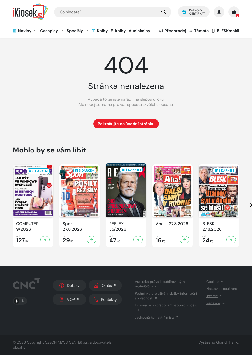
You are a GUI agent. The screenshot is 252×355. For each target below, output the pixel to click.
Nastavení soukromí (221, 289)
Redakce (213, 303)
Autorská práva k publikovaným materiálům (160, 283)
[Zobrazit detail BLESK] (231, 239)
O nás (107, 285)
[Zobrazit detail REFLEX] (138, 239)
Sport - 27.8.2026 (72, 226)
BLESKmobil (228, 30)
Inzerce (212, 296)
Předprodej (175, 30)
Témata (201, 30)
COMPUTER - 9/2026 (29, 226)
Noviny (25, 30)
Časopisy (49, 30)
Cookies (212, 281)
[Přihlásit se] (219, 11)
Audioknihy (139, 30)
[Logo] (30, 11)
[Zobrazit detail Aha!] (184, 239)
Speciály (75, 30)
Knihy (102, 30)
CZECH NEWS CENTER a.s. (67, 342)
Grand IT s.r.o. (227, 342)
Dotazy (73, 285)
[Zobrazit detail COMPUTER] (45, 239)
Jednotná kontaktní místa (155, 317)
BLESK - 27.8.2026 (212, 226)
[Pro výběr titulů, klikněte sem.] (163, 12)
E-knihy (118, 30)
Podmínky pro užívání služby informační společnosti (166, 295)
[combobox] (112, 12)
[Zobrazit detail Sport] (91, 239)
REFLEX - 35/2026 (118, 226)
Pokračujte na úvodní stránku (126, 123)
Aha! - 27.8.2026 (172, 223)
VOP (71, 299)
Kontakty (109, 299)
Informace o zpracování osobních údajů (166, 305)
